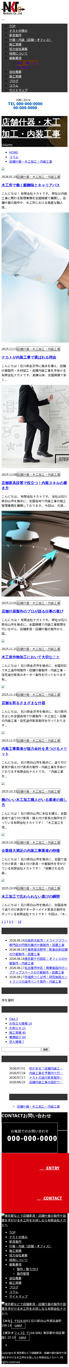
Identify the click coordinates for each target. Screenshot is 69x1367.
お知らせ (17, 1028)
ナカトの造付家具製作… (46, 1077)
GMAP (18, 1325)
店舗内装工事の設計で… (46, 1082)
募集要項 (15, 58)
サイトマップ (18, 90)
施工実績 (15, 44)
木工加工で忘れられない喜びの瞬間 (31, 896)
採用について (18, 53)
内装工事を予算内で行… (46, 1073)
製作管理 (23, 67)
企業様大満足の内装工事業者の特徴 (31, 850)
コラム (13, 85)
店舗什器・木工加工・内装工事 (30, 161)
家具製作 (15, 35)
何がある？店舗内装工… (46, 1068)
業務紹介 (17, 1037)
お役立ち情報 (20, 1023)
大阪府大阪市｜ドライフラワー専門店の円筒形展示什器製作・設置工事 (38, 942)
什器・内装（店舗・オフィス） (30, 39)
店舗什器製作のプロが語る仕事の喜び (32, 611)
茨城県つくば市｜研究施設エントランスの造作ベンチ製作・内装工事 (38, 979)
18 (19, 921)
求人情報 (16, 1041)
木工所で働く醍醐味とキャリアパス (31, 185)
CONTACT (15, 112)
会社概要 (15, 71)
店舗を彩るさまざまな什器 (23, 702)
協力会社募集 (18, 48)
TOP (12, 26)
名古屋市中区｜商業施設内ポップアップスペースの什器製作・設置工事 (38, 970)
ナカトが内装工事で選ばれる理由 (29, 357)
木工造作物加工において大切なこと (31, 656)
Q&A (13, 1018)
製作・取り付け (27, 62)
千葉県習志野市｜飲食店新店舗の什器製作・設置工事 (38, 951)
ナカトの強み (18, 30)
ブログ (13, 80)
